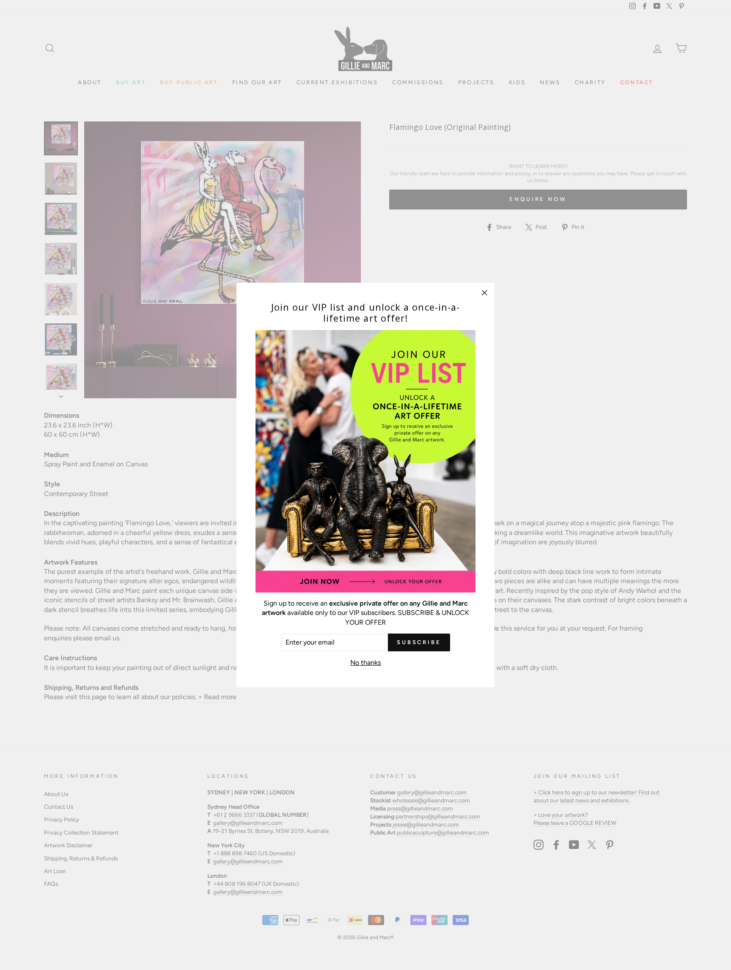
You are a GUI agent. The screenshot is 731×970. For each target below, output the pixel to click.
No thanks (365, 663)
